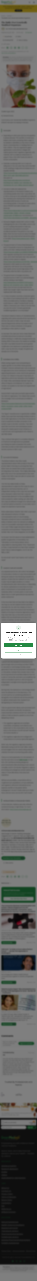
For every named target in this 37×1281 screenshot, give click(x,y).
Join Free (18, 645)
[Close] (33, 625)
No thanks (19, 655)
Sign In (18, 650)
